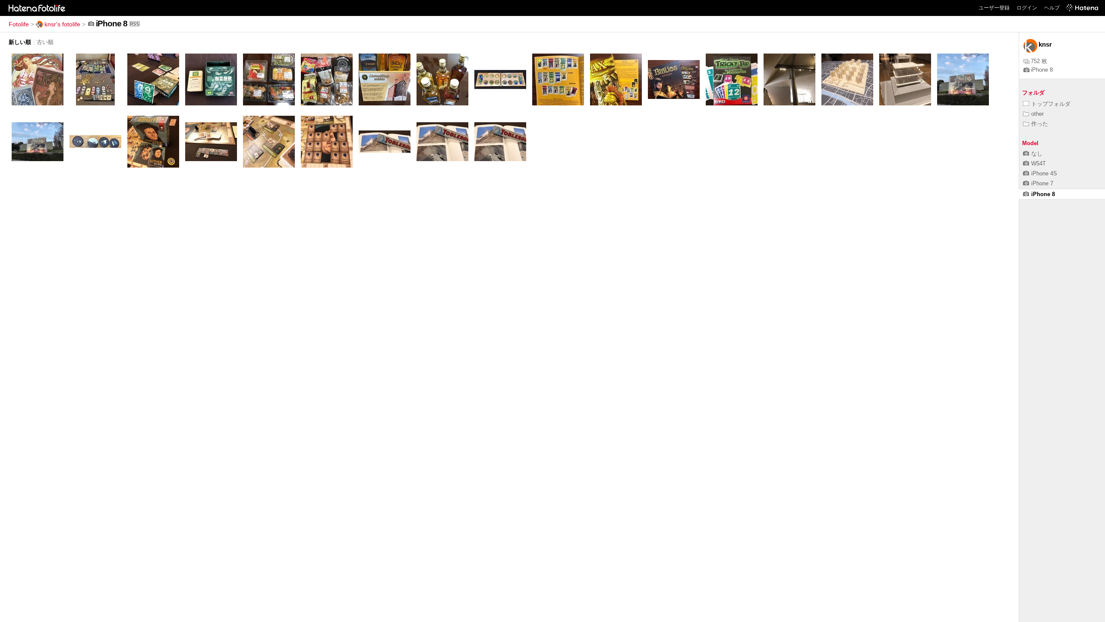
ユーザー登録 (994, 8)
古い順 (45, 42)
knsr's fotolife (62, 24)
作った (1039, 124)
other (1037, 114)
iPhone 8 (1042, 70)
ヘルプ (1052, 8)
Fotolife (19, 24)
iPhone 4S (1044, 173)
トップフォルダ (1050, 104)
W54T (1038, 163)
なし (1036, 153)
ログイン (1027, 8)
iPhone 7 (1042, 183)
